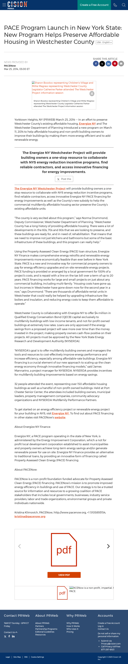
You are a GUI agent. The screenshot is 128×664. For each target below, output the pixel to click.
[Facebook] (9, 636)
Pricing (70, 632)
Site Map (17, 657)
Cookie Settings (37, 657)
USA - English (103, 42)
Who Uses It (72, 629)
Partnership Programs (46, 629)
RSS (26, 657)
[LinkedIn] (13, 636)
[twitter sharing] (102, 64)
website (60, 417)
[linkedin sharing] (108, 64)
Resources (40, 634)
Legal (8, 657)
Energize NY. (61, 413)
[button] (124, 5)
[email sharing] (121, 64)
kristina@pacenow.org (29, 516)
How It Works (73, 626)
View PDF (64, 575)
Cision (115, 657)
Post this (66, 179)
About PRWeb (42, 623)
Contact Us (9, 632)
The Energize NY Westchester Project (40, 188)
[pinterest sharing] (115, 64)
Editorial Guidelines (44, 632)
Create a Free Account (109, 623)
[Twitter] (5, 636)
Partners (39, 626)
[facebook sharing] (96, 64)
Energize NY (87, 123)
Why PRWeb (72, 623)
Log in (101, 626)
